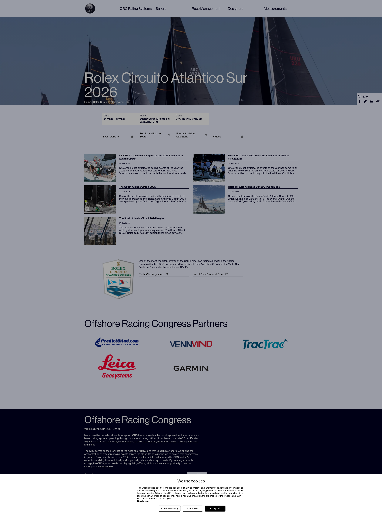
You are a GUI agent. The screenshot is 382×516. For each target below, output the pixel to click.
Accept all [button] (215, 508)
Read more (143, 501)
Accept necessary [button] (169, 508)
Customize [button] (192, 508)
